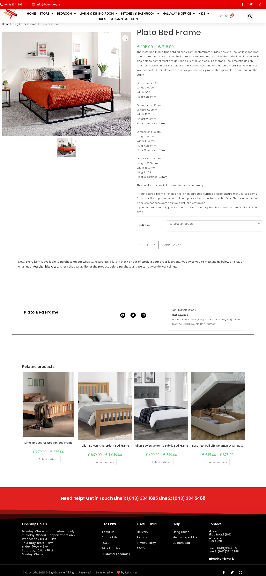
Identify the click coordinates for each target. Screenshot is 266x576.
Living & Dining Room (96, 13)
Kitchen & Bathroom (138, 13)
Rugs (102, 19)
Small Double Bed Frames (199, 324)
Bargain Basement (125, 19)
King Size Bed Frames (25, 24)
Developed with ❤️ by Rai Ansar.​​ (117, 572)
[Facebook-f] (242, 4)
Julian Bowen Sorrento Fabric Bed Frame (161, 445)
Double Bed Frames (184, 319)
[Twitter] (251, 4)
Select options (48, 459)
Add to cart (173, 245)
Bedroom (64, 13)
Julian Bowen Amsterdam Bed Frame (105, 445)
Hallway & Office (177, 13)
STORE (44, 13)
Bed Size (144, 225)
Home (31, 13)
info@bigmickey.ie (43, 266)
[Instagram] (259, 4)
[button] (250, 16)
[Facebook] (122, 315)
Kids (201, 13)
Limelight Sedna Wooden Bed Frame (48, 442)
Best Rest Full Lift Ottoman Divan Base (217, 445)
